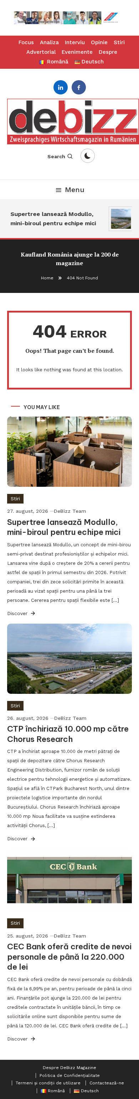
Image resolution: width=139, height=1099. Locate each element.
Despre (108, 52)
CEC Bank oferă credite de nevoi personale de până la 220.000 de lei (69, 956)
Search (56, 156)
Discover (18, 613)
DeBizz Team (70, 511)
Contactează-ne (106, 1082)
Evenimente (77, 52)
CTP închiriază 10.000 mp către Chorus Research (68, 734)
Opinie (99, 42)
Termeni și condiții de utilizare (48, 1082)
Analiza (49, 42)
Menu (74, 189)
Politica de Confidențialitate (70, 1075)
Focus (26, 42)
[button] (69, 18)
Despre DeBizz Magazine (69, 1067)
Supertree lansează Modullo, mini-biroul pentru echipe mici (51, 219)
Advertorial (41, 52)
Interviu (75, 42)
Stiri (119, 42)
